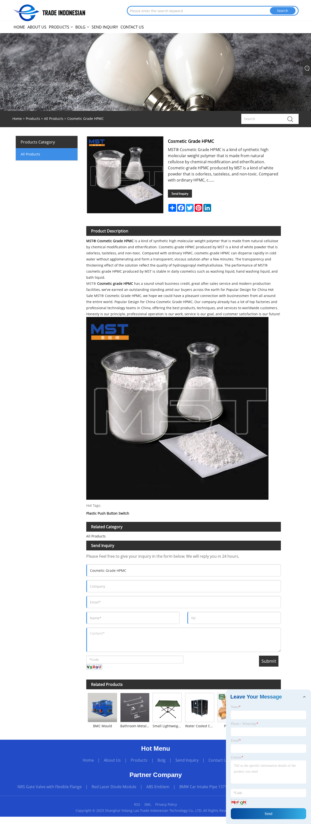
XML (147, 804)
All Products (53, 118)
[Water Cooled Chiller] (199, 706)
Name (236, 707)
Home (88, 760)
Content (237, 757)
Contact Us (218, 760)
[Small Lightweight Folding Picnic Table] (167, 706)
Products (33, 118)
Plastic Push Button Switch (107, 513)
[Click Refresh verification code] (94, 667)
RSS (137, 804)
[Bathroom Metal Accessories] (135, 706)
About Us (112, 760)
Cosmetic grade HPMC (115, 283)
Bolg (161, 760)
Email (236, 740)
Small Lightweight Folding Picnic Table (168, 726)
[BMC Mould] (102, 706)
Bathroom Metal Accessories (135, 726)
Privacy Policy (166, 804)
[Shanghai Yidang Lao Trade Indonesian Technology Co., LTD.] (49, 12)
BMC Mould (102, 726)
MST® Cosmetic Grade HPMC (110, 241)
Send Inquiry (180, 194)
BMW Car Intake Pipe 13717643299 (210, 786)
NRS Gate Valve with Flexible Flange (49, 786)
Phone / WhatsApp (244, 724)
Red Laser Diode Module (114, 786)
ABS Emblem (157, 786)
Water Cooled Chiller (200, 726)
